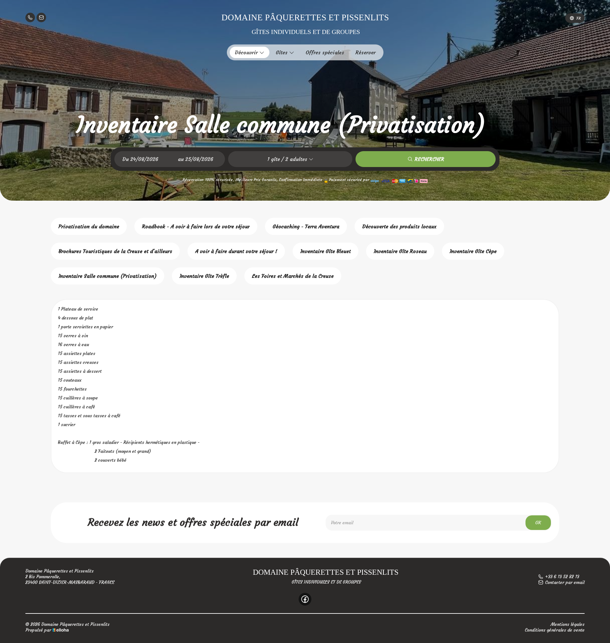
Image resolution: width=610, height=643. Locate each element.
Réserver (366, 52)
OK (538, 523)
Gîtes (282, 52)
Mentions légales (568, 624)
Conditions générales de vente (555, 630)
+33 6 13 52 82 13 (562, 576)
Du (125, 159)
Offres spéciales (325, 52)
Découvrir (247, 52)
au (181, 159)
